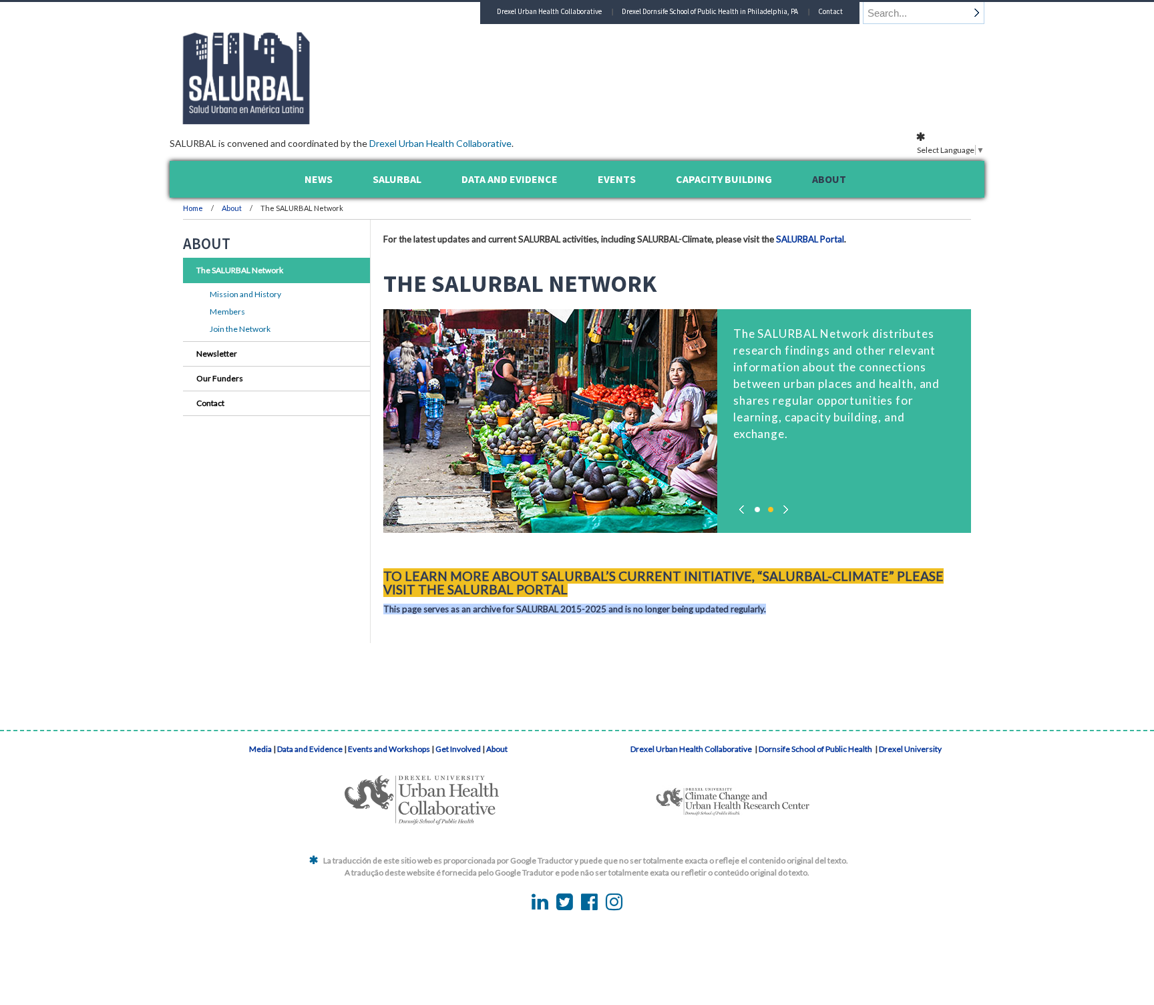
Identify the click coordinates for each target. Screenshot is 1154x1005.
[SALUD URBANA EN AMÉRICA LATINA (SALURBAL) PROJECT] (303, 120)
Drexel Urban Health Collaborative (440, 143)
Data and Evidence (310, 749)
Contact (830, 11)
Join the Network (240, 329)
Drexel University (910, 749)
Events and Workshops (389, 749)
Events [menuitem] (617, 179)
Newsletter (216, 354)
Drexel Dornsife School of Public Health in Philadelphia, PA (710, 11)
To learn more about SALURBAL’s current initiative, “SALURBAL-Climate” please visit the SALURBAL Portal (663, 582)
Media (260, 749)
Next (784, 506)
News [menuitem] (319, 179)
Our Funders (219, 378)
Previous (744, 506)
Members (227, 312)
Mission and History (245, 294)
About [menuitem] (829, 179)
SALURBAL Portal (810, 239)
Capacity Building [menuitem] (724, 179)
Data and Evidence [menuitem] (509, 179)
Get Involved (458, 749)
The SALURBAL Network (239, 270)
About (232, 208)
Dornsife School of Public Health (816, 749)
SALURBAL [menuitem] (397, 179)
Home (193, 208)
